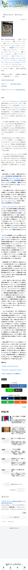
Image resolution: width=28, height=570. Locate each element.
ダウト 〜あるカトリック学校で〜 (11, 373)
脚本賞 (10, 176)
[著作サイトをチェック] (7, 398)
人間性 (19, 208)
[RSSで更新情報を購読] (20, 402)
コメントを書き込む (14, 517)
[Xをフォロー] (20, 398)
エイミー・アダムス (10, 58)
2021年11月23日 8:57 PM (6, 503)
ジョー (9, 49)
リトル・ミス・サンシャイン (15, 178)
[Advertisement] (14, 543)
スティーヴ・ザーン (17, 64)
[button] (18, 390)
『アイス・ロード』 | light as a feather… (12, 501)
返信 (24, 512)
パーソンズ (8, 54)
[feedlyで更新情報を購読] (7, 402)
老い (3, 235)
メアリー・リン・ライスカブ (12, 62)
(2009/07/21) (22, 89)
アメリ (6, 74)
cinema (4, 379)
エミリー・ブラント (17, 154)
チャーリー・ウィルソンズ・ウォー (11, 370)
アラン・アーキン (6, 182)
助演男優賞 (16, 176)
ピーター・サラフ (15, 45)
